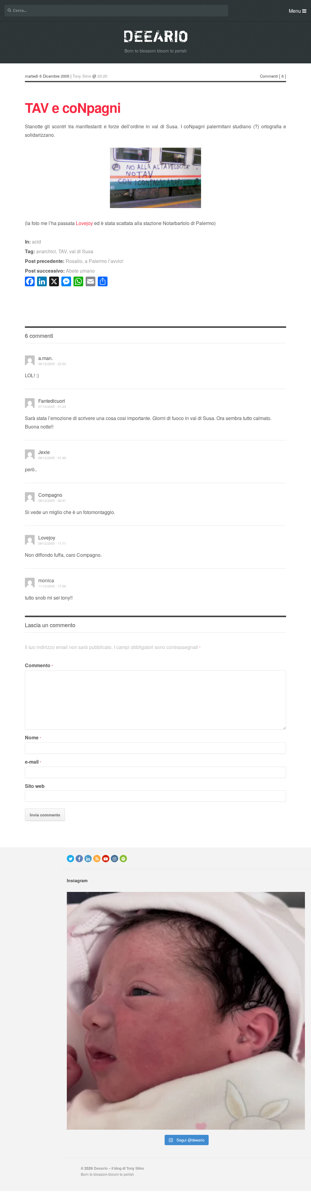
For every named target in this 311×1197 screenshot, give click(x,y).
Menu (295, 10)
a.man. (45, 358)
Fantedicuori (51, 400)
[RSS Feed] (97, 858)
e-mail (33, 761)
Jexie (44, 452)
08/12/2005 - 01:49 (52, 457)
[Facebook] (79, 858)
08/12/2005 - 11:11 (52, 543)
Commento (39, 665)
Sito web (35, 785)
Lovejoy (84, 223)
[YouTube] (105, 858)
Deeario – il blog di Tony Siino (119, 1168)
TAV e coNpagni (73, 107)
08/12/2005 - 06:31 (52, 500)
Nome (33, 737)
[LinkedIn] (88, 858)
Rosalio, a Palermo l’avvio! (74, 260)
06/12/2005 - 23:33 (52, 363)
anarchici (46, 251)
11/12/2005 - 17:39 (52, 585)
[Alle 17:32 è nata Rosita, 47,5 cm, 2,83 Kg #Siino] (186, 1011)
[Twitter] (70, 858)
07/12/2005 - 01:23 (52, 406)
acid (36, 241)
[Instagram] (114, 858)
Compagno (50, 494)
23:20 (102, 76)
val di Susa (81, 251)
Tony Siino (82, 76)
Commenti (269, 76)
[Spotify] (123, 858)
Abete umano (60, 270)
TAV (62, 251)
